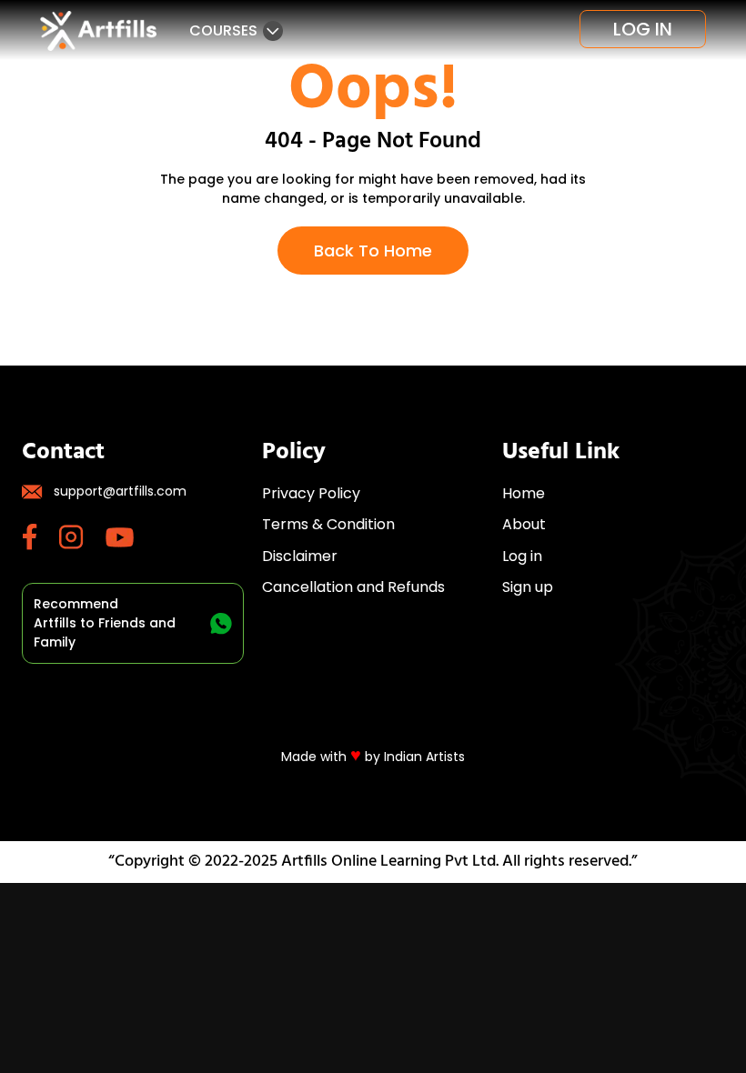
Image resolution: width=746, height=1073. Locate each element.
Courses (223, 30)
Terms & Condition (328, 524)
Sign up (527, 587)
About (524, 524)
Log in (642, 29)
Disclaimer (300, 556)
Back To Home (373, 250)
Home (523, 493)
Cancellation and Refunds (353, 587)
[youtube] (131, 537)
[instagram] (82, 537)
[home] (98, 31)
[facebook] (40, 537)
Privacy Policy (311, 493)
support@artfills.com (120, 491)
